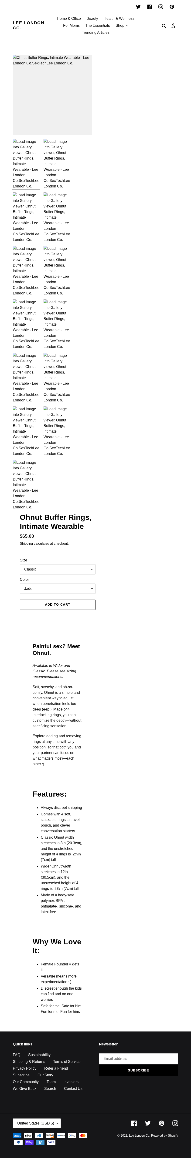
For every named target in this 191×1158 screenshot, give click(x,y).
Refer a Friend (56, 1068)
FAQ (16, 1055)
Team (51, 1082)
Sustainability (39, 1055)
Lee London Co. (28, 25)
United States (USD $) (35, 1123)
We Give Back (24, 1089)
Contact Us (73, 1089)
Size (23, 560)
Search (50, 1089)
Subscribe (21, 1075)
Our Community (26, 1082)
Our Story (45, 1075)
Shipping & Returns (29, 1062)
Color (24, 579)
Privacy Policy (24, 1068)
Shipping (26, 543)
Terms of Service (67, 1062)
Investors (71, 1082)
